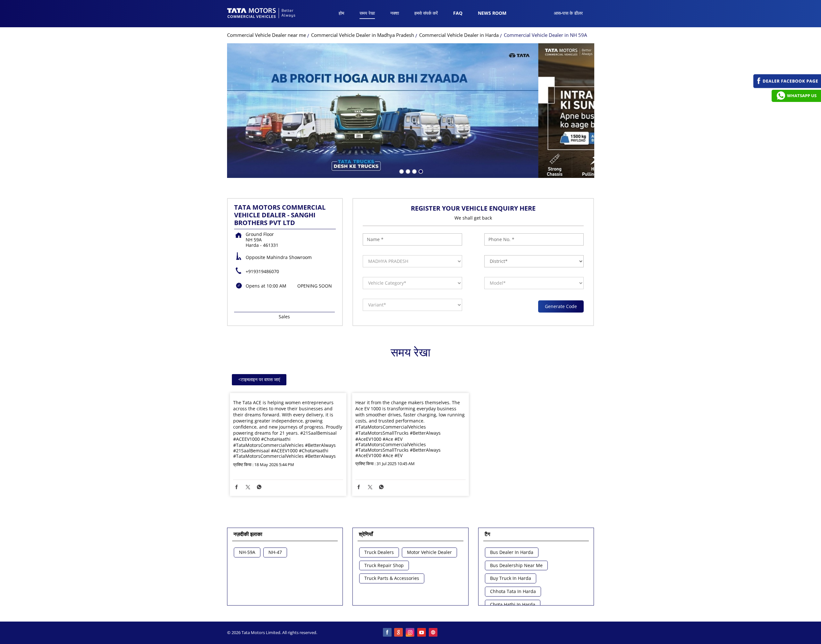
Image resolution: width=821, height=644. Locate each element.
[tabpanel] (410, 110)
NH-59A (247, 552)
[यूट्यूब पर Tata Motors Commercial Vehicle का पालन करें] (422, 633)
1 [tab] (400, 170)
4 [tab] (420, 170)
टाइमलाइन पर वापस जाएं (259, 379)
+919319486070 (262, 271)
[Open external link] (787, 86)
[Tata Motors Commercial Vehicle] (261, 14)
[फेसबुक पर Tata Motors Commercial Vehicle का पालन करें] (387, 633)
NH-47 (275, 552)
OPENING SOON (314, 286)
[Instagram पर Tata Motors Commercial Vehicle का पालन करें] (410, 633)
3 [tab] (413, 170)
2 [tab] (407, 170)
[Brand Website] (433, 633)
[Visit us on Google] (399, 633)
